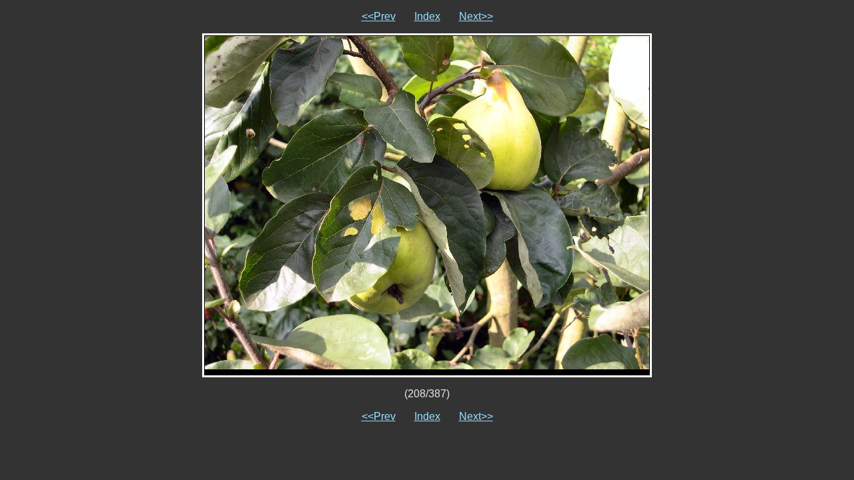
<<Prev (379, 16)
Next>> (476, 16)
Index (427, 16)
